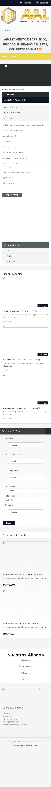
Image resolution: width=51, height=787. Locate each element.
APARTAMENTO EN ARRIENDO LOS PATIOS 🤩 (21, 360)
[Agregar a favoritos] (6, 67)
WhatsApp (10, 261)
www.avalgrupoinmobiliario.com (25, 746)
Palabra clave (10, 487)
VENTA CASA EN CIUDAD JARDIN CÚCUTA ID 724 (23, 623)
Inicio (4, 56)
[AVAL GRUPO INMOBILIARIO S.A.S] (25, 16)
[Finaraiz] (25, 673)
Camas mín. (9, 505)
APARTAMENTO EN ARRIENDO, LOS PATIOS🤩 (21, 408)
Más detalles (11, 317)
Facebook (10, 251)
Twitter (10, 256)
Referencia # (10, 496)
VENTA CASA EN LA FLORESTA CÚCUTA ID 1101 (23, 574)
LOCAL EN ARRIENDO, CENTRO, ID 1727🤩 (20, 311)
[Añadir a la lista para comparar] (2, 67)
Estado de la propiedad (14, 454)
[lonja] (26, 679)
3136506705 (26, 3)
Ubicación (9, 438)
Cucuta (13, 56)
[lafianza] (25, 660)
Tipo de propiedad (12, 470)
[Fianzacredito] (25, 666)
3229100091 (43, 3)
